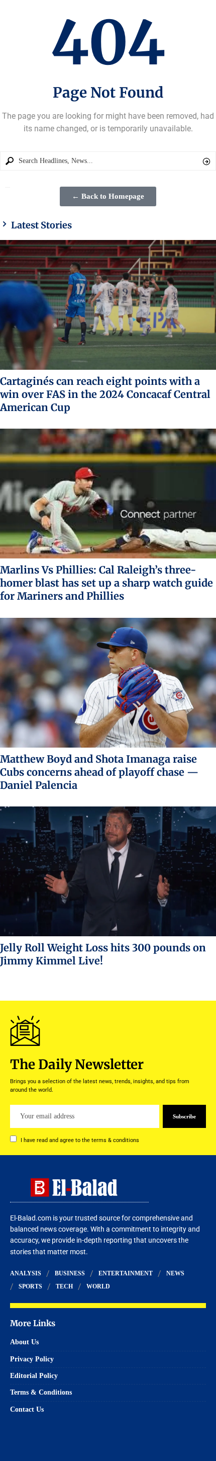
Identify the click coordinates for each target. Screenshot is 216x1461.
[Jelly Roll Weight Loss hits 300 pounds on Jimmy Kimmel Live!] (108, 871)
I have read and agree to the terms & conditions (80, 1140)
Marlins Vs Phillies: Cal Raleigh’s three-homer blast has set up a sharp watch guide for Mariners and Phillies (106, 582)
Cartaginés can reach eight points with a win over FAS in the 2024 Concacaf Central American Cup (105, 394)
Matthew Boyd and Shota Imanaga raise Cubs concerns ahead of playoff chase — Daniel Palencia (99, 772)
